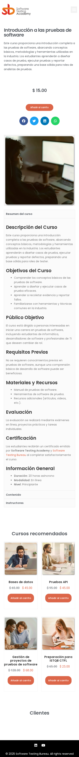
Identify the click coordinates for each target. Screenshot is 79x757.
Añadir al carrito (21, 598)
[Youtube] (43, 745)
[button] (74, 9)
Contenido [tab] (13, 495)
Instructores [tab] (15, 503)
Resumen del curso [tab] (19, 214)
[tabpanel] (39, 354)
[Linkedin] (36, 745)
